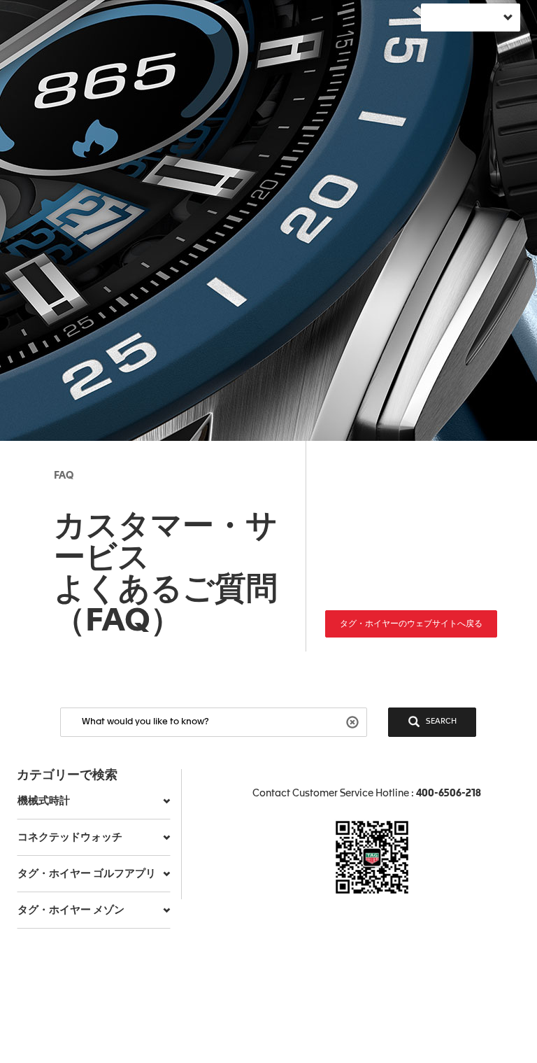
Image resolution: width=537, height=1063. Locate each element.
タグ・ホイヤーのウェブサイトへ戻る (411, 624)
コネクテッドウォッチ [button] (69, 837)
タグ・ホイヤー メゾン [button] (70, 910)
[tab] (93, 801)
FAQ (63, 476)
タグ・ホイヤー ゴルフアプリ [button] (86, 873)
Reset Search (354, 721)
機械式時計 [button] (43, 801)
